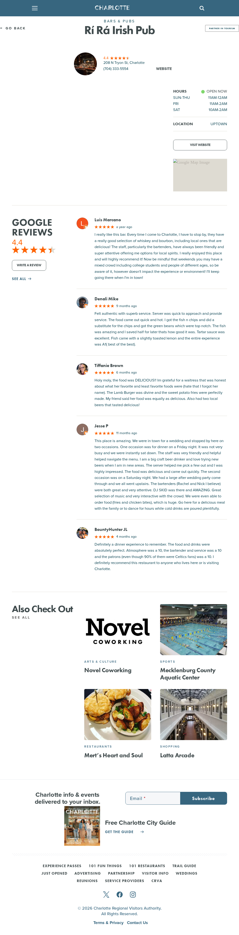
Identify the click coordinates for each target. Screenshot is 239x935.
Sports (168, 661)
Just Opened (54, 874)
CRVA (156, 881)
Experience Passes (62, 866)
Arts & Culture (100, 661)
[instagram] (133, 895)
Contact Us (137, 923)
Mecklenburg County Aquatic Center (188, 673)
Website (164, 68)
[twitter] (106, 895)
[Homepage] (118, 8)
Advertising (87, 874)
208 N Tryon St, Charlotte (124, 62)
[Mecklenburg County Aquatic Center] (193, 629)
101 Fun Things (105, 866)
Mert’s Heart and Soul (113, 755)
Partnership (121, 874)
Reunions (87, 881)
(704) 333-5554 (115, 68)
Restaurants (98, 746)
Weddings (186, 874)
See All (22, 617)
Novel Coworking (107, 670)
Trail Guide (184, 866)
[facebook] (119, 895)
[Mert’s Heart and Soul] (117, 714)
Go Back (15, 28)
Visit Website (200, 145)
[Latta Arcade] (193, 714)
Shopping (170, 746)
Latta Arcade (177, 755)
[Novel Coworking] (117, 629)
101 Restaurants (147, 866)
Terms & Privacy (109, 923)
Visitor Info (155, 874)
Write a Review (29, 265)
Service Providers (124, 881)
